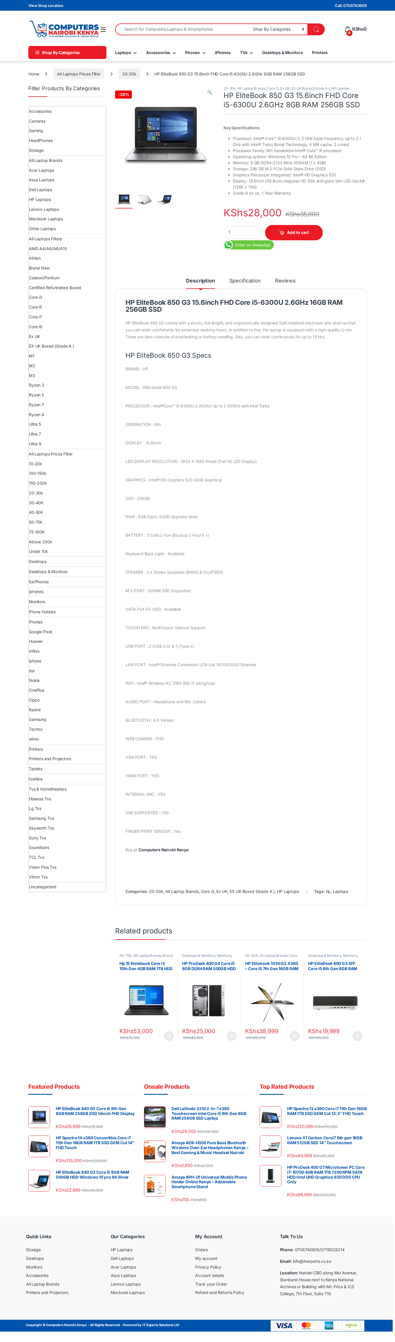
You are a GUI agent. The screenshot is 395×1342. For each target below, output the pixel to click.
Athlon (35, 258)
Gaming (36, 130)
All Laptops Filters (45, 238)
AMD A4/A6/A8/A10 (48, 248)
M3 (32, 375)
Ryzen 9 (36, 414)
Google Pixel (40, 631)
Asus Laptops (41, 179)
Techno (36, 729)
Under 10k (38, 551)
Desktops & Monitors (282, 52)
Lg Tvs (35, 808)
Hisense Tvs (40, 798)
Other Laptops (42, 228)
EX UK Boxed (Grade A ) (310, 88)
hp (328, 891)
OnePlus (36, 690)
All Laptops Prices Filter (79, 73)
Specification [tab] (245, 281)
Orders (201, 1249)
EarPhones (39, 581)
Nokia (34, 680)
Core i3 (272, 88)
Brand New (39, 267)
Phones (192, 52)
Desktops (38, 561)
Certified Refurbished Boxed (55, 287)
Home (33, 73)
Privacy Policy (208, 1267)
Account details (209, 1275)
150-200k (38, 483)
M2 (32, 365)
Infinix (34, 651)
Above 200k (40, 541)
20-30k (129, 73)
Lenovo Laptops (44, 209)
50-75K (125, 955)
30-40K (251, 955)
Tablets (36, 768)
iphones (36, 591)
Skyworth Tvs (41, 828)
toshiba (36, 778)
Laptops (123, 52)
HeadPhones (41, 140)
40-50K (36, 512)
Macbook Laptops (46, 218)
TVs (244, 52)
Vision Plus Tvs (42, 867)
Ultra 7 (35, 433)
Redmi (34, 709)
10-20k (35, 463)
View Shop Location (45, 5)
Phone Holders (42, 611)
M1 (31, 355)
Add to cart (298, 232)
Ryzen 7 (36, 404)
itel (31, 670)
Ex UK (285, 88)
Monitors (224, 955)
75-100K (37, 531)
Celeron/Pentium (44, 277)
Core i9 (35, 326)
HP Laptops (340, 88)
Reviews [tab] (285, 281)
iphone (35, 660)
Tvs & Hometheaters (47, 789)
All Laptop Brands (251, 88)
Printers (320, 52)
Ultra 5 (35, 424)
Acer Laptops (41, 170)
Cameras (37, 121)
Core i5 (35, 306)
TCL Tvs (36, 857)
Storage (36, 150)
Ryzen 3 (36, 385)
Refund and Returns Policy (219, 1292)
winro (34, 738)
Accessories (158, 52)
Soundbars (39, 847)
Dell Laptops (40, 189)
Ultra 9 (35, 443)
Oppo (34, 699)
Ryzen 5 (36, 394)
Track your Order (211, 1284)
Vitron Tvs (38, 876)
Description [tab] (200, 281)
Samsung (37, 719)
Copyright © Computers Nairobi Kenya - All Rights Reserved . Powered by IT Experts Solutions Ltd (102, 1325)
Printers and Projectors (50, 758)
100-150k (37, 473)
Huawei (36, 641)
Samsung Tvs (41, 818)
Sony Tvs (37, 837)
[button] (209, 92)
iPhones (223, 52)
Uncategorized (42, 886)
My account (206, 1258)
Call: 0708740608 (351, 5)
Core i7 (35, 316)
